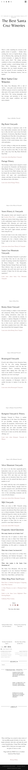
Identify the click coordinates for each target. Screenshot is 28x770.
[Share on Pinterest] (9, 647)
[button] (26, 1)
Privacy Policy (14, 759)
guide (3, 649)
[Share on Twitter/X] (7, 647)
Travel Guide (9, 649)
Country (12, 599)
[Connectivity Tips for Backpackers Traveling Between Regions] (5, 676)
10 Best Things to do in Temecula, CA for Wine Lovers (21, 653)
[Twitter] (1, 1)
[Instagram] (4, 1)
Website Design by (14, 768)
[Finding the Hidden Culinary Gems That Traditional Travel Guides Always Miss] (7, 617)
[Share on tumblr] (10, 647)
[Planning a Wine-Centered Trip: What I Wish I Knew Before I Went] (20, 617)
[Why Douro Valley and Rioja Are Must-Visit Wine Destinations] (20, 634)
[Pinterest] (6, 1)
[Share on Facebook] (5, 647)
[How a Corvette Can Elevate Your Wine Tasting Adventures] (5, 686)
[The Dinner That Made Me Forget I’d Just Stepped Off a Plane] (7, 634)
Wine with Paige (10, 766)
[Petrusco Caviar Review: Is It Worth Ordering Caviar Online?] (5, 697)
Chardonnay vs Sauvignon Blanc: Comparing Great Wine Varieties (6, 654)
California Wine (6, 599)
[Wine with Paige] (14, 9)
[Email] (8, 1)
